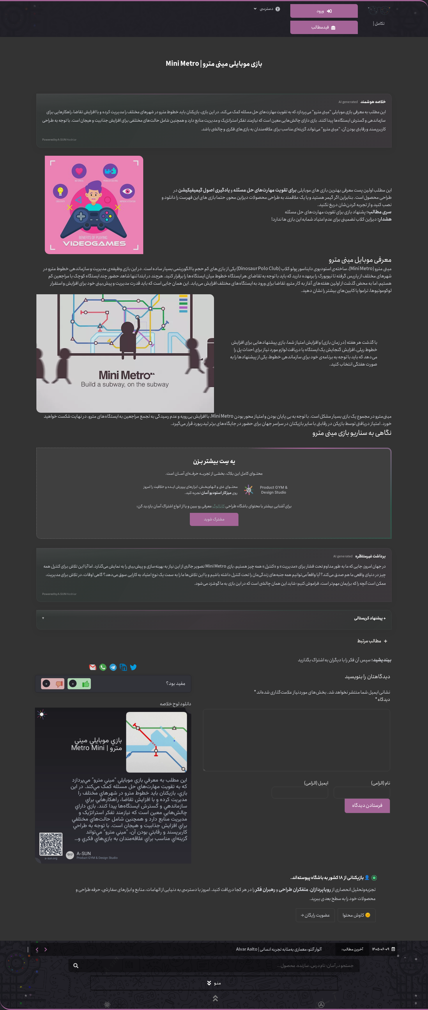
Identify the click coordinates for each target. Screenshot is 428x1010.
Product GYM (272, 487)
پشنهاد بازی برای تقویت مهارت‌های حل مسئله (325, 212)
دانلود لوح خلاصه (175, 704)
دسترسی (266, 9)
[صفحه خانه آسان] (248, 490)
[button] (36, 949)
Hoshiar (71, 140)
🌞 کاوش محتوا (357, 915)
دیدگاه (382, 699)
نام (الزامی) (380, 783)
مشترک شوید (214, 519)
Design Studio (273, 492)
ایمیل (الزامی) (316, 783)
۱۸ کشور (335, 877)
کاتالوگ (218, 506)
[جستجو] (75, 965)
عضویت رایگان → (315, 915)
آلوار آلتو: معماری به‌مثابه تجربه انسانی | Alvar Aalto (278, 949)
